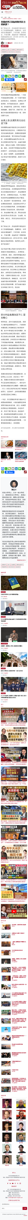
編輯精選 (5, 596)
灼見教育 (3, 668)
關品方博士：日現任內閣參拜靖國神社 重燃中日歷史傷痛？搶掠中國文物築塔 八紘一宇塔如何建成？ (13, 783)
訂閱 (25, 1208)
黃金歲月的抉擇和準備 (17, 1044)
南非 (9, 49)
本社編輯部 (5, 623)
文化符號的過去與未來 (17, 950)
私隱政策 (25, 1215)
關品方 (10, 43)
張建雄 (13, 1045)
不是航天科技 (15, 1069)
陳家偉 (13, 944)
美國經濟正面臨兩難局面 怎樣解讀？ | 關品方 (12, 18)
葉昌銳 (13, 934)
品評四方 (4, 46)
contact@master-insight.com (15, 1197)
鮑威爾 (13, 49)
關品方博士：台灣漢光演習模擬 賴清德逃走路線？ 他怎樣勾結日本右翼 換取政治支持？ (19, 1011)
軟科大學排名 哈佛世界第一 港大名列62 (12, 671)
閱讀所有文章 (21, 560)
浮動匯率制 (4, 51)
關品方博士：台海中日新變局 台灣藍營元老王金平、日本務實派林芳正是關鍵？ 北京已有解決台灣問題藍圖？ (13, 842)
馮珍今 (13, 926)
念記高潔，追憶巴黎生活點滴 (19, 924)
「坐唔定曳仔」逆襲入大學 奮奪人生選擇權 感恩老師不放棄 (19, 977)
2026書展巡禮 (4, 643)
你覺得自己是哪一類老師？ (18, 933)
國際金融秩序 (20, 49)
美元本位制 (11, 51)
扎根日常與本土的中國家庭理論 (9, 594)
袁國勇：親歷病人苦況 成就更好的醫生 (11, 646)
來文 (13, 1038)
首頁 (2, 17)
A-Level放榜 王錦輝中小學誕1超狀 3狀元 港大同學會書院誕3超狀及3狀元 (19, 1003)
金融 (9, 17)
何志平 (13, 951)
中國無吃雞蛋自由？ (17, 1061)
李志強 (13, 1071)
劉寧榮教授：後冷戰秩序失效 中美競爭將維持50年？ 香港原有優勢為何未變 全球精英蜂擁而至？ (14, 725)
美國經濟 (4, 49)
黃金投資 (18, 51)
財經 (5, 17)
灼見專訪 (3, 616)
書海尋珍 (3, 592)
